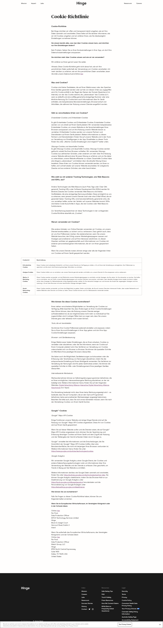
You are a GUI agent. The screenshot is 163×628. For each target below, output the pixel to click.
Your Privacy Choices (125, 624)
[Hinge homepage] (81, 3)
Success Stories (87, 603)
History (84, 606)
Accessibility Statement (130, 620)
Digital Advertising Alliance (69, 385)
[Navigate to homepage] (25, 589)
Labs (42, 3)
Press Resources (107, 600)
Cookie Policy (126, 600)
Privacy (124, 597)
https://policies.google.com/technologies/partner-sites (84, 475)
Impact (33, 3)
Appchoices (56, 388)
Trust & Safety (106, 597)
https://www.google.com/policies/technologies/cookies (72, 451)
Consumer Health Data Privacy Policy (129, 604)
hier (81, 74)
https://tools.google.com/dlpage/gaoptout (67, 482)
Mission (24, 3)
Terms (124, 594)
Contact (84, 609)
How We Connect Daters (110, 603)
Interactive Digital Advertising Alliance (94, 385)
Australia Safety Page (129, 617)
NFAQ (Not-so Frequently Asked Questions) (108, 609)
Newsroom (128, 3)
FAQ (103, 594)
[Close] (160, 624)
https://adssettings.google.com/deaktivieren (68, 487)
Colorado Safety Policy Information (130, 613)
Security (125, 591)
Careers (139, 3)
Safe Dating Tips (107, 591)
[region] (81, 624)
